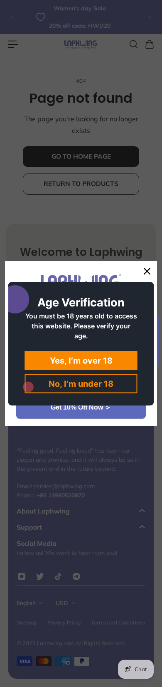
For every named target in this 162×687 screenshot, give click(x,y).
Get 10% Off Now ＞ (81, 407)
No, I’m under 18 (81, 383)
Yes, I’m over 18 (81, 360)
